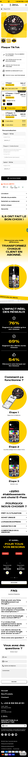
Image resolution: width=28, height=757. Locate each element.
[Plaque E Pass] (19, 558)
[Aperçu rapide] (5, 572)
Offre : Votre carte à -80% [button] (11, 88)
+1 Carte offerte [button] (11, 108)
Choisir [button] (9, 104)
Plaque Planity (5, 565)
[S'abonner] (25, 725)
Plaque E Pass (18, 565)
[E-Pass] (14, 5)
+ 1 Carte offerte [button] (9, 121)
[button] (26, 5)
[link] (16, 230)
